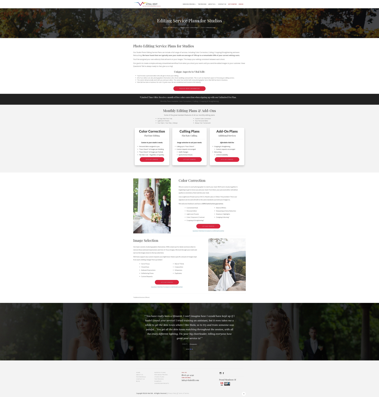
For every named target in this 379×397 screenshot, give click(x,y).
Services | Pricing (189, 4)
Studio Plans (159, 377)
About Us (211, 4)
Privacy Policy (172, 393)
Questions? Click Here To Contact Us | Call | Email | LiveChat (208, 231)
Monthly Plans (160, 372)
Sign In (241, 4)
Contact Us (222, 4)
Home (138, 372)
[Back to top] (244, 394)
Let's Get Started (152, 159)
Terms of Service (183, 393)
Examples (157, 381)
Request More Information (189, 88)
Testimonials (141, 377)
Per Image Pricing (161, 375)
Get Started (232, 4)
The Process (202, 4)
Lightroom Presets (161, 383)
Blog (138, 381)
